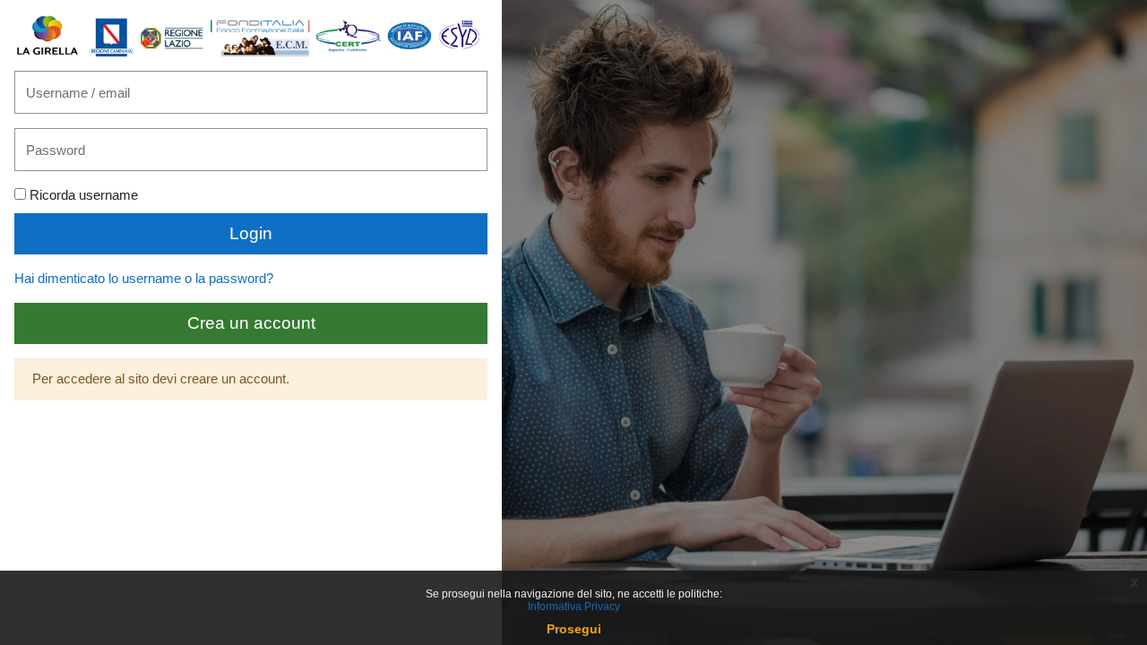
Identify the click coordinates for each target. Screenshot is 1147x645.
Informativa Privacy (574, 606)
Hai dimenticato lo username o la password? (143, 278)
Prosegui (574, 629)
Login (250, 233)
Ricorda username (84, 194)
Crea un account (251, 323)
